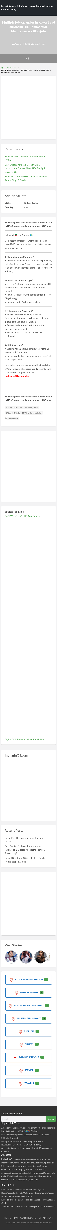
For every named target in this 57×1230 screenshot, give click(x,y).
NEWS (15, 1218)
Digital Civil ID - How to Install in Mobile (24, 739)
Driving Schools (29, 1057)
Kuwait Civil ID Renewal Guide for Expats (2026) (23, 1189)
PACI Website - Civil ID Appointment (23, 516)
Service (29, 1070)
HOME (7, 1218)
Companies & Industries (29, 979)
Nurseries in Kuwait (29, 1018)
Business (29, 1031)
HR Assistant (13, 419)
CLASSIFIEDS (26, 1218)
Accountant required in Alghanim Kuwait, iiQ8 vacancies (26, 1148)
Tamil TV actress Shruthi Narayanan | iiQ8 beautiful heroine (28, 1206)
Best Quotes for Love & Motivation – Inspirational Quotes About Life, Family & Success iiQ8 (25, 168)
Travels (29, 1083)
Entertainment (29, 992)
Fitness (29, 1044)
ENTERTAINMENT (43, 1218)
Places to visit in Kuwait (29, 1005)
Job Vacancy (17, 44)
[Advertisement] (28, 107)
